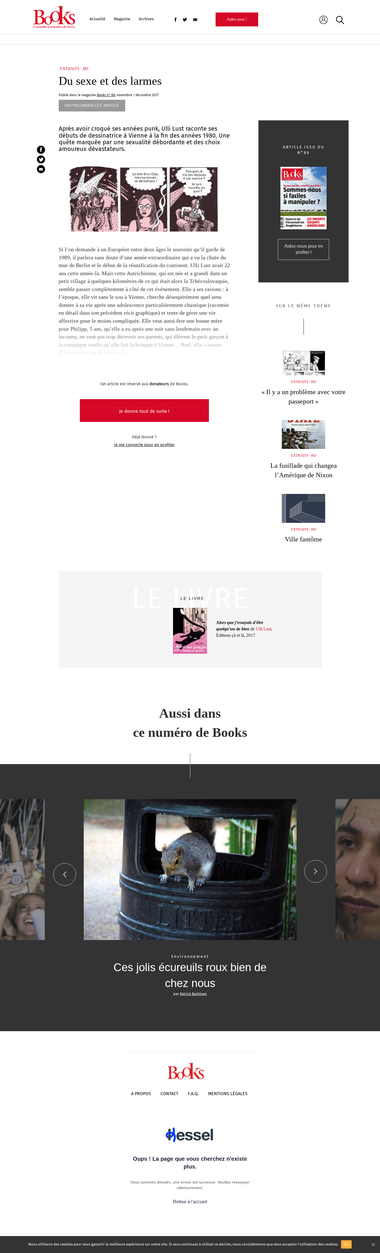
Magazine (122, 19)
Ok (346, 1244)
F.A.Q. (193, 1093)
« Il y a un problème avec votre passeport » (303, 396)
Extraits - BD (74, 69)
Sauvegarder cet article (92, 105)
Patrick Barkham (193, 994)
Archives (146, 19)
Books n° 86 (106, 95)
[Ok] (373, 1244)
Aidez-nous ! (237, 19)
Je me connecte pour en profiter (144, 444)
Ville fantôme (303, 539)
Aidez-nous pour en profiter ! (303, 249)
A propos (141, 1093)
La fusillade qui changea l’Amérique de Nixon (303, 470)
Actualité (97, 19)
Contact (169, 1093)
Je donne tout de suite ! (144, 411)
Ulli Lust (263, 628)
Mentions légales (228, 1093)
